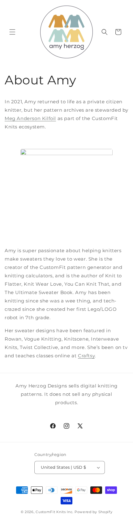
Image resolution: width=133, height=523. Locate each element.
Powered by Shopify (94, 512)
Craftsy (86, 356)
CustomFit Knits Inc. (54, 512)
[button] (12, 32)
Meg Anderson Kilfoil (30, 118)
